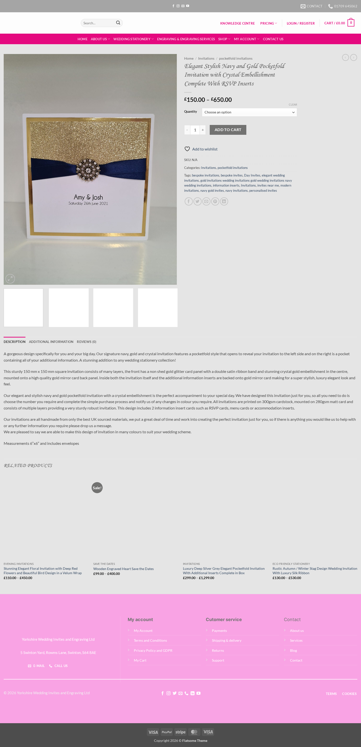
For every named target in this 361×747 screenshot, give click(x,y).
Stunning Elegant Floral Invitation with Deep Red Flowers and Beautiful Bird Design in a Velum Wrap (43, 570)
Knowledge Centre (237, 23)
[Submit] (118, 23)
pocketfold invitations (235, 58)
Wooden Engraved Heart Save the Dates (123, 569)
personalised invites (263, 190)
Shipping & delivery (226, 640)
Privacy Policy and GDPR (153, 650)
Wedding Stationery (132, 39)
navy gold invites (212, 190)
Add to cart (228, 129)
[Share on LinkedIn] (224, 201)
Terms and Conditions (150, 640)
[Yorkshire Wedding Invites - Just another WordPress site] (38, 23)
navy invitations (236, 190)
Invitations (206, 58)
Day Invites (252, 175)
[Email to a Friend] (206, 201)
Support (218, 660)
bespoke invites (232, 175)
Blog (293, 650)
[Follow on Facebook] (173, 6)
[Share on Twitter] (198, 201)
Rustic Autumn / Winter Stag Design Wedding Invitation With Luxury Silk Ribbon (315, 570)
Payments (219, 630)
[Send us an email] (182, 6)
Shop (222, 39)
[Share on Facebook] (189, 201)
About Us (99, 39)
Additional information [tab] (51, 342)
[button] (301, 23)
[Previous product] (353, 57)
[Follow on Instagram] (178, 6)
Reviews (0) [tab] (86, 342)
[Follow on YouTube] (187, 6)
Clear (293, 104)
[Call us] (186, 693)
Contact (296, 660)
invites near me (268, 185)
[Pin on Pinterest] (215, 201)
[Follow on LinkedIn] (192, 693)
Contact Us (273, 39)
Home (82, 39)
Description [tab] (15, 342)
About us (297, 630)
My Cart (140, 660)
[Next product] (345, 57)
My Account (245, 39)
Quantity (190, 111)
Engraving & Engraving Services (186, 39)
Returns (218, 650)
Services (296, 640)
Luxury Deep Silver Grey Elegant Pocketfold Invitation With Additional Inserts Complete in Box (224, 570)
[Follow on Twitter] (174, 693)
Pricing (267, 23)
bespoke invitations (205, 175)
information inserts (226, 185)
